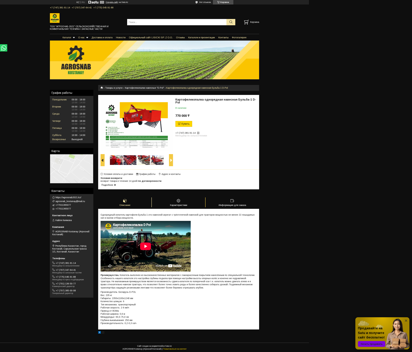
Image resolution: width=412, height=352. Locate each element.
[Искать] (230, 22)
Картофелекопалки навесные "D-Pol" (144, 88)
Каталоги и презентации (201, 37)
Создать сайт (112, 2)
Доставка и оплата (102, 37)
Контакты (223, 37)
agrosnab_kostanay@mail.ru (70, 201)
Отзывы (180, 37)
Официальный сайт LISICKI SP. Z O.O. (151, 37)
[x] (103, 333)
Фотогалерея (239, 37)
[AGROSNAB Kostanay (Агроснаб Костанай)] (86, 18)
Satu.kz (168, 346)
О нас (81, 37)
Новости (121, 37)
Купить (185, 123)
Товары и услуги (113, 88)
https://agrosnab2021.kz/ (68, 197)
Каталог (66, 37)
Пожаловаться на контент (175, 349)
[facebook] (99, 333)
